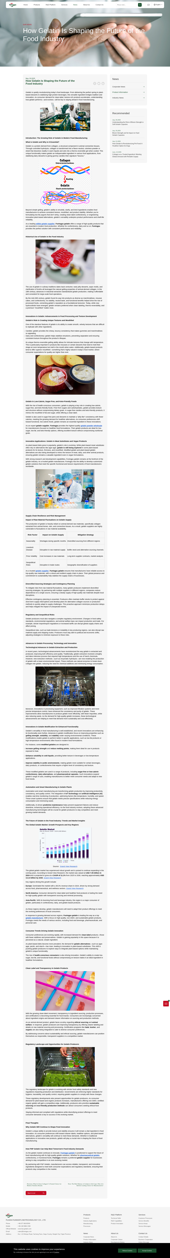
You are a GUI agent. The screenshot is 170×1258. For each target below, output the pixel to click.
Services (64, 5)
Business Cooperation (146, 1239)
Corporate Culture (116, 1239)
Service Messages (145, 1226)
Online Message (144, 1242)
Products (37, 5)
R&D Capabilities (116, 1221)
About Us (86, 5)
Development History (118, 1242)
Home (26, 5)
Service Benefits (144, 1221)
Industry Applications (90, 1221)
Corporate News (118, 87)
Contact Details (143, 1237)
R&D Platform (50, 5)
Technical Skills (116, 1218)
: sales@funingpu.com (24, 1231)
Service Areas (143, 1223)
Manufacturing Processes (88, 1225)
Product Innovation (117, 1223)
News (75, 5)
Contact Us (99, 5)
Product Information (120, 92)
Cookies (56, 1252)
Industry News (118, 98)
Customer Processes (145, 1218)
